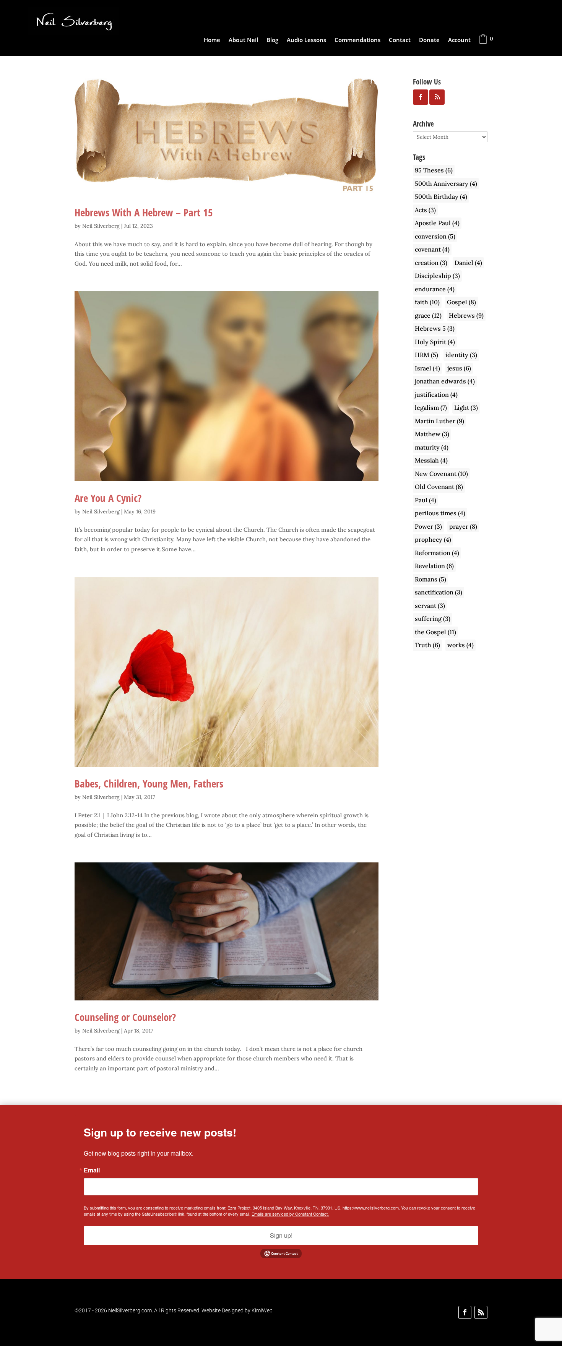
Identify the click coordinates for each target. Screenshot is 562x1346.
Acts (425, 210)
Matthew (432, 434)
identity (461, 355)
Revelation (434, 566)
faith (427, 302)
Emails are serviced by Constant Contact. (290, 1214)
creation (431, 262)
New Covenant (441, 473)
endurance (435, 289)
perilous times (440, 513)
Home (212, 40)
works (460, 645)
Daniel (468, 262)
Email (92, 1170)
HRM (426, 355)
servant (430, 605)
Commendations (357, 40)
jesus (459, 368)
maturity (431, 447)
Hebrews (466, 315)
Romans (430, 579)
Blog (272, 40)
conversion (435, 236)
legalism (431, 407)
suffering (432, 618)
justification (436, 394)
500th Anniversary (446, 183)
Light (466, 407)
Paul (425, 500)
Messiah (431, 460)
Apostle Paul (437, 223)
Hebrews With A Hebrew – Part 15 (144, 212)
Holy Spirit (435, 342)
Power (428, 526)
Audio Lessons (306, 40)
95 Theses (434, 170)
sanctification (438, 592)
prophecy (433, 539)
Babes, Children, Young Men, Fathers (149, 783)
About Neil (243, 40)
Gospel (461, 302)
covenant (432, 249)
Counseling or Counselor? (125, 1017)
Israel (427, 368)
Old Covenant (439, 486)
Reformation (437, 553)
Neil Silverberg (101, 225)
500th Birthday (441, 196)
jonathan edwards (445, 381)
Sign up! (281, 1235)
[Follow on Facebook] (464, 1312)
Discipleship (437, 275)
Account (459, 40)
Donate (429, 40)
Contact (400, 40)
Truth (427, 645)
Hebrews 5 (435, 328)
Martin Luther (439, 421)
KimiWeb (262, 1310)
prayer (463, 526)
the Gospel (435, 632)
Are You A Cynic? (108, 498)
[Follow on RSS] (480, 1312)
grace (428, 315)
